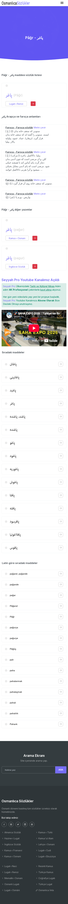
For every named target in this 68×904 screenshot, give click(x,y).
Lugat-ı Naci (10, 866)
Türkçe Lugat (45, 884)
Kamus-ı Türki (45, 832)
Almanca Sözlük (12, 832)
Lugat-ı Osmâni (12, 890)
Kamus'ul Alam (45, 838)
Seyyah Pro (9, 286)
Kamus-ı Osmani (17, 238)
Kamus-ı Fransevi (13, 850)
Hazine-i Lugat (11, 838)
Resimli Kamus (45, 866)
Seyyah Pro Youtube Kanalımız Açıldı (30, 280)
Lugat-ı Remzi (16, 103)
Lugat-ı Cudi (44, 850)
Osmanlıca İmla (46, 890)
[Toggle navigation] (62, 3)
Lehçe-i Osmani (46, 844)
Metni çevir (40, 127)
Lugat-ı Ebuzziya (47, 856)
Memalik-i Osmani (13, 878)
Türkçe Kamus (45, 872)
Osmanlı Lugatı (11, 884)
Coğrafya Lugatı (46, 878)
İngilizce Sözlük (17, 266)
